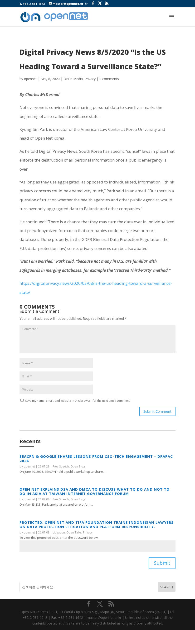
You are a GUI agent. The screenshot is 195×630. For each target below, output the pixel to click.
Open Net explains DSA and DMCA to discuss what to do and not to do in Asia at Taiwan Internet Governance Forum (95, 491)
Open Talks (74, 532)
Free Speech (61, 466)
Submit (162, 563)
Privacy (90, 78)
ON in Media (73, 78)
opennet (30, 78)
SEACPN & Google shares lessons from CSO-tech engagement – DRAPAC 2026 (96, 458)
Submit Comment (157, 411)
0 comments (109, 78)
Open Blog (77, 466)
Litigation (59, 532)
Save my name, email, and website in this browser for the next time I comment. (77, 401)
